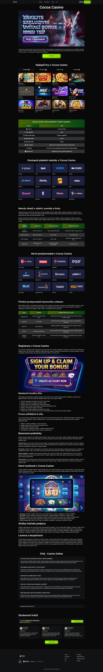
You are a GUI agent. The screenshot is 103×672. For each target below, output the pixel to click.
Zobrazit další (51, 641)
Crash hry (59, 69)
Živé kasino (42, 69)
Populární (25, 69)
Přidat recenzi (77, 621)
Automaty (75, 69)
